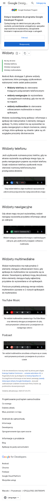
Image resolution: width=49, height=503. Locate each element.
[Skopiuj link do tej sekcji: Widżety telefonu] (29, 148)
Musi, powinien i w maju (11, 412)
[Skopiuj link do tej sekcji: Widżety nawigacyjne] (34, 207)
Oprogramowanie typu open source (16, 431)
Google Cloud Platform (11, 476)
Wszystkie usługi (9, 480)
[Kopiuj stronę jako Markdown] (25, 53)
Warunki (5, 491)
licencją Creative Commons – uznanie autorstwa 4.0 (21, 373)
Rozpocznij (24, 44)
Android (5, 464)
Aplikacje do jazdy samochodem (15, 447)
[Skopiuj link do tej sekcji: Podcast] (14, 335)
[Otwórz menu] (4, 3)
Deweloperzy (7, 427)
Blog (4, 443)
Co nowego (6, 404)
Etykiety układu (8, 408)
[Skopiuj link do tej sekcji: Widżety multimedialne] (37, 259)
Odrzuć (24, 37)
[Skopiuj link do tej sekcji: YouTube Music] (22, 300)
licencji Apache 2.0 (34, 376)
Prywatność (16, 491)
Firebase (5, 472)
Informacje (6, 423)
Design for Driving (23, 3)
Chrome (5, 468)
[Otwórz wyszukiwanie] (32, 3)
